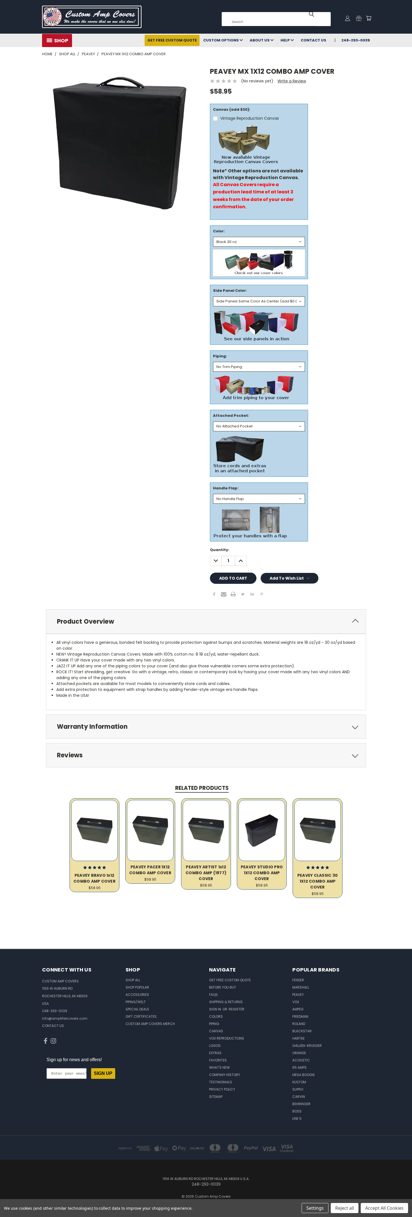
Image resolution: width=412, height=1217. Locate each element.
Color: (219, 231)
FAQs (213, 994)
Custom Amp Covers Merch (150, 1023)
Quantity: (219, 549)
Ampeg (298, 1009)
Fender (298, 980)
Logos (215, 1045)
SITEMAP (216, 1096)
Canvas (216, 1031)
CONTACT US (53, 1025)
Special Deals (137, 1009)
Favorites (218, 1060)
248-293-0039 (355, 40)
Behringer (301, 1104)
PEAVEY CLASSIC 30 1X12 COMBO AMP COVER (317, 881)
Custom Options (221, 40)
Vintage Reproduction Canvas (249, 118)
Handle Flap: (226, 488)
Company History (224, 1074)
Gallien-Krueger (307, 1045)
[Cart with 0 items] (368, 18)
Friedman (300, 1016)
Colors (216, 1016)
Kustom (299, 1082)
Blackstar (302, 1031)
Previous (397, 1199)
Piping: (220, 356)
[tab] (206, 621)
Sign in (215, 1009)
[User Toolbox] (347, 18)
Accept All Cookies (384, 1208)
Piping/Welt (136, 1001)
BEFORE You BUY (222, 987)
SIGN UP (103, 1073)
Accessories (137, 994)
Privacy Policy (222, 1089)
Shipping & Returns (226, 1001)
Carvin (298, 1096)
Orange (299, 1053)
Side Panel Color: (230, 290)
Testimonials (220, 1082)
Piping (214, 1023)
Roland (298, 1023)
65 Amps (299, 1067)
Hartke (298, 1038)
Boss (297, 1111)
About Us (260, 40)
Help (286, 40)
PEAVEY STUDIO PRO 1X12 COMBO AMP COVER (262, 872)
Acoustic (301, 1060)
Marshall (300, 987)
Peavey (298, 994)
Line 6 (297, 1118)
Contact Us (313, 40)
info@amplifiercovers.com (64, 1018)
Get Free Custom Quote (172, 40)
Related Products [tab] (202, 788)
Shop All (133, 980)
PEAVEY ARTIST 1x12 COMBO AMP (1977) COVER (206, 872)
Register (236, 1009)
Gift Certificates (141, 1016)
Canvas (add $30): (231, 109)
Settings (315, 1208)
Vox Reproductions (226, 1038)
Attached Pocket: (231, 415)
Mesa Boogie (303, 1074)
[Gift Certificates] (359, 18)
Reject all (344, 1208)
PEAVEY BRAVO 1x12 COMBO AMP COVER (94, 878)
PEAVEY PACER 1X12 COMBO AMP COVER (150, 870)
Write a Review (291, 81)
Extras (215, 1053)
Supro (297, 1089)
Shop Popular (137, 987)
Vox (295, 1001)
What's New (219, 1067)
